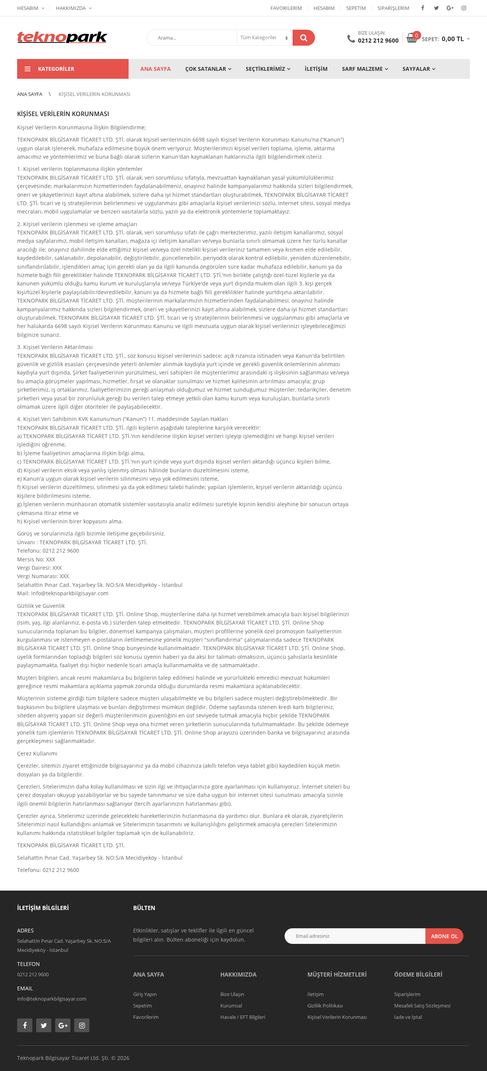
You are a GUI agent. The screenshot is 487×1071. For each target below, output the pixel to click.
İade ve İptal (408, 1017)
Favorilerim (286, 8)
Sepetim (356, 8)
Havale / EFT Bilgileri (242, 1017)
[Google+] (450, 8)
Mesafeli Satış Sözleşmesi (422, 1005)
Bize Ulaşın (232, 994)
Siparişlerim (393, 8)
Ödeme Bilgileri (418, 974)
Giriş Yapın (145, 994)
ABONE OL (444, 936)
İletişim (315, 994)
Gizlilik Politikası (325, 1005)
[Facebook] (423, 8)
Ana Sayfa (148, 974)
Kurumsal (231, 1005)
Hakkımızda (71, 8)
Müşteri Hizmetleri (337, 974)
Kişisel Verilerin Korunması (337, 1017)
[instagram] (464, 8)
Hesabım (27, 8)
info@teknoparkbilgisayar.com (51, 998)
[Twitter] (436, 8)
